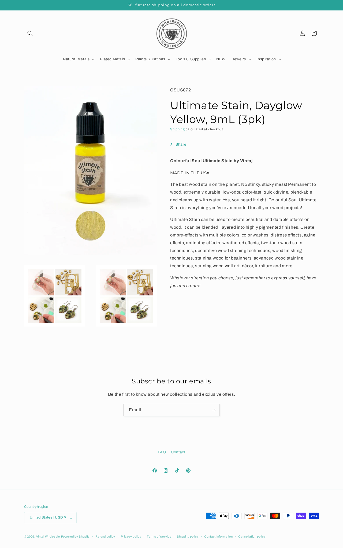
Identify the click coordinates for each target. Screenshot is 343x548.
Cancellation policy (252, 536)
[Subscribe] (213, 410)
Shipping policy (188, 536)
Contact (178, 452)
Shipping (177, 129)
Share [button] (181, 145)
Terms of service (159, 536)
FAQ (162, 452)
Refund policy (105, 536)
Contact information (218, 536)
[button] (30, 33)
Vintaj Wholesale (48, 536)
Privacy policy (131, 536)
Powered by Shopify (75, 536)
